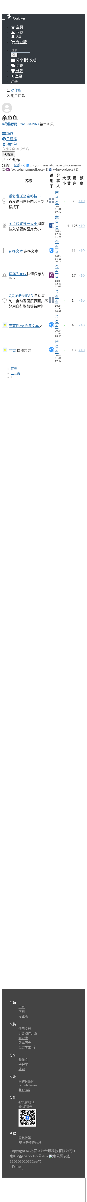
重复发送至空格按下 (25, 196)
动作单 (11, 144)
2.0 (18, 37)
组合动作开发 (28, 1033)
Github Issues (28, 1085)
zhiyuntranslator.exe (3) (48, 165)
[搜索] (14, 55)
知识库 (23, 1038)
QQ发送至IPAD (21, 296)
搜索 (9, 154)
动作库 (16, 90)
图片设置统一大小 (23, 224)
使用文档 (25, 1028)
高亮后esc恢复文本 (24, 326)
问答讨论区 (26, 1081)
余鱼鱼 (57, 198)
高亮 (13, 351)
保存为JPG (18, 274)
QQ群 (25, 1090)
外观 (22, 1069)
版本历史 (25, 1042)
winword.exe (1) (65, 169)
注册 (14, 81)
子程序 (11, 139)
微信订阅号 (25, 1106)
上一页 (15, 373)
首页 (14, 368)
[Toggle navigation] (3, 19)
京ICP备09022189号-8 (27, 1156)
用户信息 (18, 96)
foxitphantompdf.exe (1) (29, 169)
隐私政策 (25, 1138)
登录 (18, 76)
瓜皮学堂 (25, 1047)
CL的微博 (28, 1102)
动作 (9, 134)
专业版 (21, 42)
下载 (19, 32)
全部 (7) (19, 165)
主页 (19, 27)
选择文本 (16, 251)
